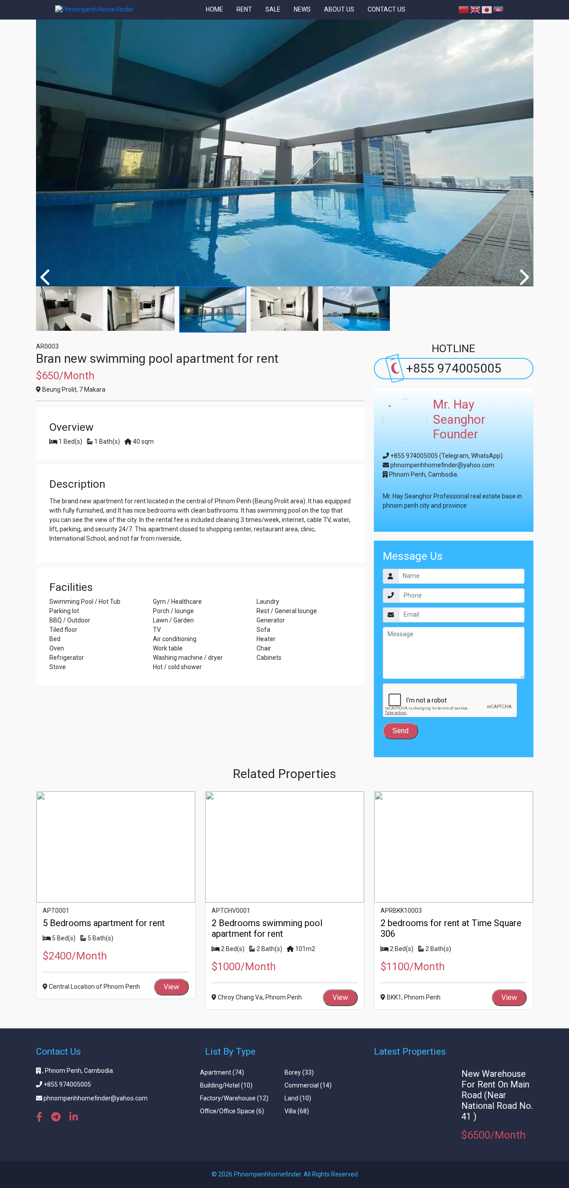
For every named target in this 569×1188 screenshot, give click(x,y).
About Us (339, 9)
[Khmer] (499, 9)
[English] (475, 9)
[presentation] (46, 277)
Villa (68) (296, 1111)
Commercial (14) (308, 1085)
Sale (272, 9)
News (302, 9)
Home (214, 9)
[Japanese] (487, 9)
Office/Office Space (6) (232, 1111)
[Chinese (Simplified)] (464, 9)
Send (401, 730)
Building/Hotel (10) (226, 1085)
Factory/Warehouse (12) (234, 1098)
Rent (244, 9)
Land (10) (297, 1098)
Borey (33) (299, 1072)
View (171, 987)
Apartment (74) (222, 1072)
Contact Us (386, 9)
